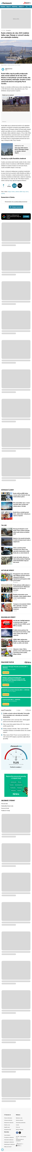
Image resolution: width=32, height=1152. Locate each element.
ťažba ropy (22, 191)
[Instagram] (20, 1132)
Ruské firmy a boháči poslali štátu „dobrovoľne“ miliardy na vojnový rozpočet (21, 513)
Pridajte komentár (17, 207)
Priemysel (15, 6)
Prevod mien (4, 803)
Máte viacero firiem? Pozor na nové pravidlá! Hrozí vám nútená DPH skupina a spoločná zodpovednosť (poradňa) (16, 736)
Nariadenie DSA (7, 1129)
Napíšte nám (7, 1127)
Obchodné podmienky (20, 1122)
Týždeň (28, 710)
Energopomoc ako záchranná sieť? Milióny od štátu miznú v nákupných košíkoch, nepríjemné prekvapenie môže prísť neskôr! (21, 577)
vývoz (27, 191)
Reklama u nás (19, 1118)
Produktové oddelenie (9, 1137)
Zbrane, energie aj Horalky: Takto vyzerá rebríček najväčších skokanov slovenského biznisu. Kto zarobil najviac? (17, 730)
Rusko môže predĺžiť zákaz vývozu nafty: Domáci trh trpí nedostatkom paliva (21, 494)
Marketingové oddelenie (9, 1144)
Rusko (13, 191)
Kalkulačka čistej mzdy (7, 806)
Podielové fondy (5, 810)
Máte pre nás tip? (8, 1146)
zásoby (3, 193)
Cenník (17, 1124)
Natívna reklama (19, 1129)
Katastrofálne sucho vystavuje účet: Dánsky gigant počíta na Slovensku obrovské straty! (16, 720)
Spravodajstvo (7, 1135)
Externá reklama (19, 1120)
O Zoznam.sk (7, 1114)
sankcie (17, 191)
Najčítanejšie (6, 710)
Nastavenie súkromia (8, 1122)
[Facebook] (17, 1132)
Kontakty (6, 1132)
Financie (3, 6)
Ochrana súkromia (8, 1120)
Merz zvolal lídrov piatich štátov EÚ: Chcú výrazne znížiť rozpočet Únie (16, 725)
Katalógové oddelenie (9, 1142)
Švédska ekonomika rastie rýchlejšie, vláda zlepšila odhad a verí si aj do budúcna (22, 596)
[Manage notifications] (2, 1149)
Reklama (18, 1114)
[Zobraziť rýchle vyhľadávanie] (27, 6)
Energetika (8, 30)
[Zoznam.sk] (20, 1144)
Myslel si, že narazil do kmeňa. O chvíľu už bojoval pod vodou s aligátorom (22, 539)
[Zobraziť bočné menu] (30, 6)
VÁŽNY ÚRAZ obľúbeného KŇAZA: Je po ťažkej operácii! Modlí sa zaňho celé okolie (21, 641)
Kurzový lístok (5, 808)
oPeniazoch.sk (8, 68)
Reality (8, 6)
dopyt (9, 191)
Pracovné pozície (7, 662)
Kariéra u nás (7, 1124)
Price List (18, 1127)
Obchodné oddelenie (8, 1139)
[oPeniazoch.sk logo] (6, 3)
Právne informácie (8, 1118)
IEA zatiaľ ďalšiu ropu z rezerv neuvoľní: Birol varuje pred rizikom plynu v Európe (21, 504)
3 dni (18, 710)
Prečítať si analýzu (15, 767)
